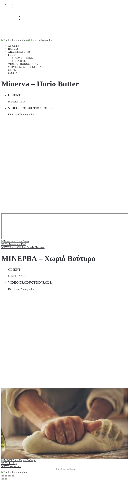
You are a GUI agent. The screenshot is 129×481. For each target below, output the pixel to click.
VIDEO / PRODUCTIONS (30, 22)
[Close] (2, 475)
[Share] (6, 475)
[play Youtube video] (64, 423)
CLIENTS (20, 28)
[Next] (6, 478)
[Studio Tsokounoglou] (64, 472)
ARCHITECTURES (26, 10)
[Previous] (2, 478)
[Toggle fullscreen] (9, 475)
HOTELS (20, 7)
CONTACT (21, 31)
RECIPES (27, 19)
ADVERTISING (31, 16)
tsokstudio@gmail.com (64, 469)
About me (22, 4)
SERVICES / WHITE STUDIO (32, 25)
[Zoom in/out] (12, 475)
